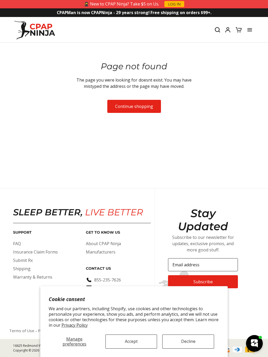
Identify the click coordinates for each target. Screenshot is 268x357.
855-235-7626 (107, 280)
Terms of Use (21, 330)
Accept (131, 341)
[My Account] (228, 30)
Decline (188, 341)
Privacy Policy (75, 325)
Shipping (22, 269)
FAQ (17, 243)
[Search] (217, 30)
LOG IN (174, 4)
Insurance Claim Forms (35, 252)
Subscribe (203, 282)
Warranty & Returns (32, 277)
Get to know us (103, 232)
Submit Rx (23, 260)
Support (22, 232)
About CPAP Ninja (103, 243)
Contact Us (98, 268)
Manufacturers (100, 252)
